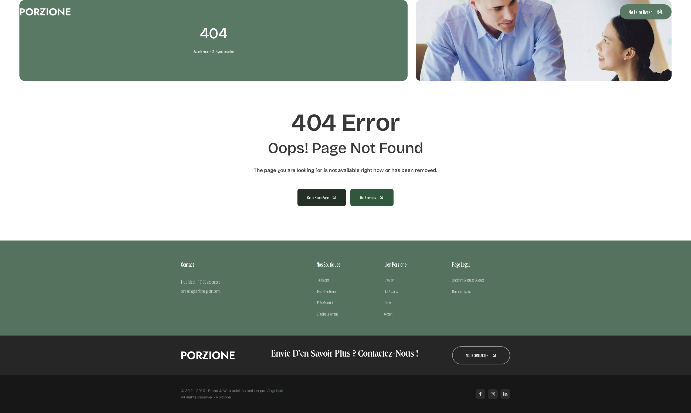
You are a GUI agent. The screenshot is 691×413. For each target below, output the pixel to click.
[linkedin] (505, 394)
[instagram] (493, 394)
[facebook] (480, 394)
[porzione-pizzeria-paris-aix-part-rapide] (45, 10)
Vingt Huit (274, 390)
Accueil (197, 51)
